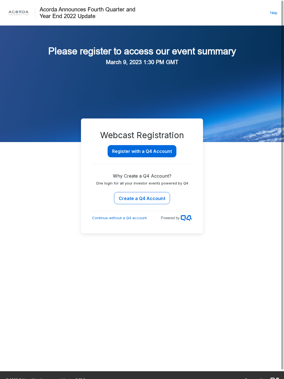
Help (273, 13)
